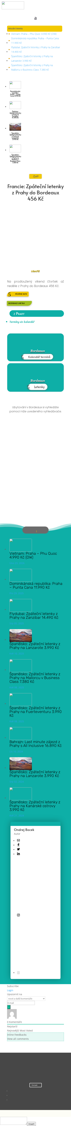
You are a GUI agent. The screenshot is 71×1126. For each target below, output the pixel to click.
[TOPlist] (28, 1070)
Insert (31, 1123)
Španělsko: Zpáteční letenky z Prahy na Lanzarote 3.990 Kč (32, 58)
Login (10, 990)
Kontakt (34, 1085)
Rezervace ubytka (16, 303)
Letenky (39, 387)
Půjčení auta (21, 294)
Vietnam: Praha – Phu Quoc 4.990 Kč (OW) (34, 33)
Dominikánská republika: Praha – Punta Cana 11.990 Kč (35, 40)
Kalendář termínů (39, 357)
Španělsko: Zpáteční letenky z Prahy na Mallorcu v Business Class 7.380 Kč (32, 67)
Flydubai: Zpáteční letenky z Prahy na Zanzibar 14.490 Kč (35, 49)
